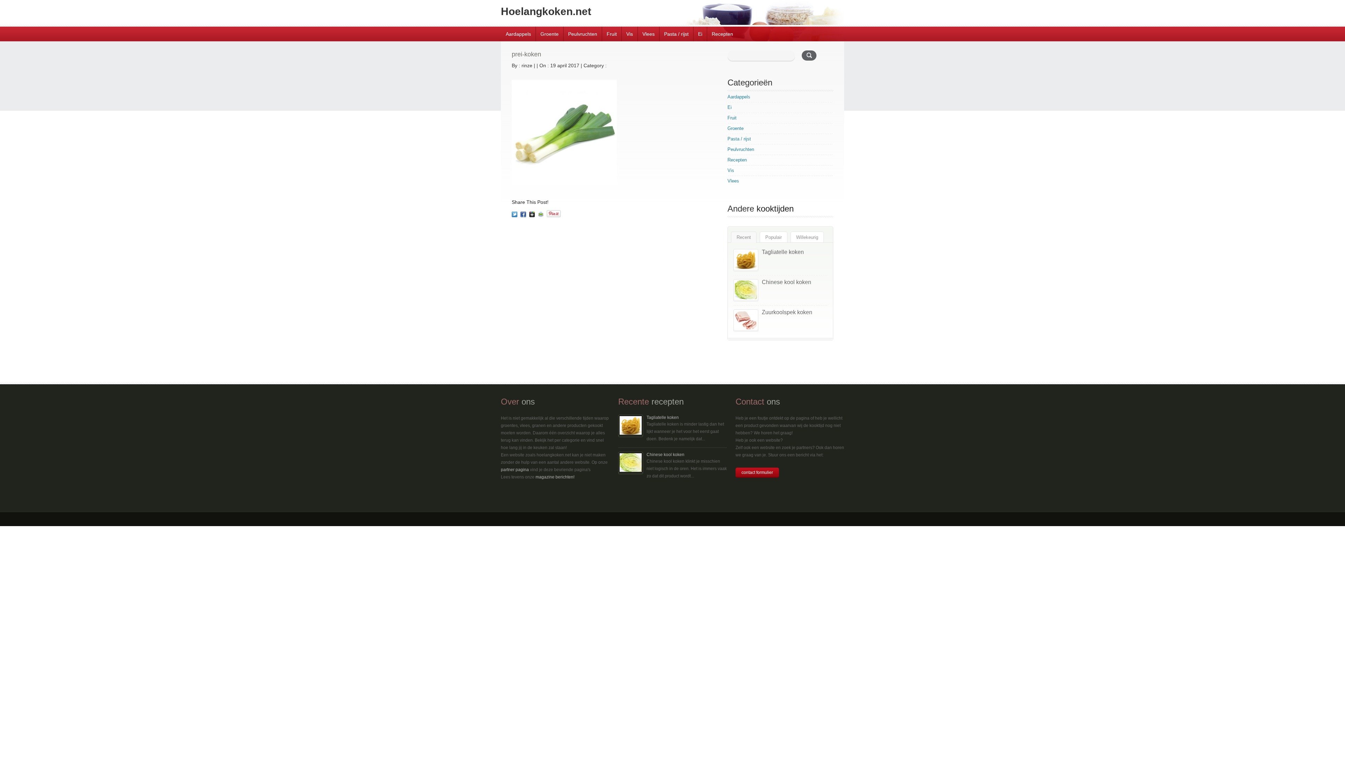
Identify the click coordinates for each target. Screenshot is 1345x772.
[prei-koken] (514, 214)
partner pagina (515, 469)
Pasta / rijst (676, 34)
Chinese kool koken (786, 282)
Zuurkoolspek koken (787, 312)
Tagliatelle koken (783, 252)
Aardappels (518, 34)
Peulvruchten (582, 34)
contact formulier (757, 472)
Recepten (722, 34)
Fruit (612, 34)
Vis (629, 34)
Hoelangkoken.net (546, 11)
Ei (700, 34)
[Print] (541, 214)
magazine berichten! (555, 477)
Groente (549, 34)
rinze (527, 65)
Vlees (648, 34)
